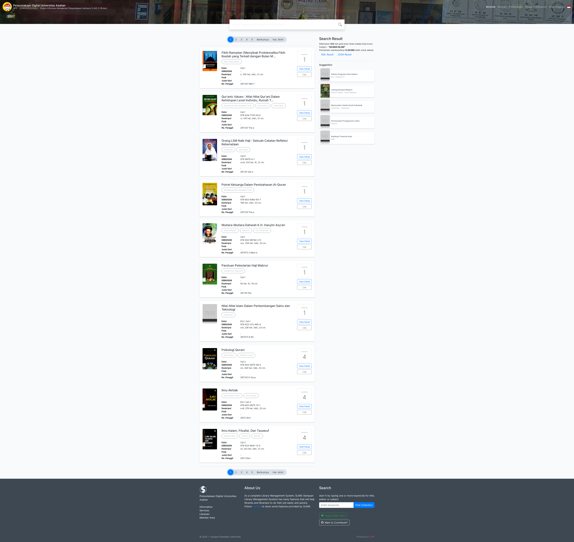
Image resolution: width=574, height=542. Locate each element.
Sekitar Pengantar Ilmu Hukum (344, 74)
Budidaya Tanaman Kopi (341, 136)
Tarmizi (245, 436)
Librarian (204, 514)
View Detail (304, 68)
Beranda (490, 6)
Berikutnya (263, 39)
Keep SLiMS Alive (335, 515)
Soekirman (228, 149)
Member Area (207, 517)
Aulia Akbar (278, 105)
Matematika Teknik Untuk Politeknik (346, 105)
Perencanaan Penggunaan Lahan (345, 121)
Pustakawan (516, 6)
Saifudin (257, 436)
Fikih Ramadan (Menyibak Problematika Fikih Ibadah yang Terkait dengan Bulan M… (253, 54)
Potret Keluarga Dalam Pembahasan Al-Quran (254, 184)
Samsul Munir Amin (232, 395)
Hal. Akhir (278, 39)
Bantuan (502, 6)
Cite (304, 74)
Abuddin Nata (229, 436)
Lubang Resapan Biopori (341, 90)
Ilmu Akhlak (230, 390)
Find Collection (364, 505)
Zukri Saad (243, 149)
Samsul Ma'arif (230, 230)
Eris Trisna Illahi (262, 230)
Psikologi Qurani (233, 350)
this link (256, 506)
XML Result (327, 54)
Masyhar (245, 230)
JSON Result (345, 54)
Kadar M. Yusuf (246, 355)
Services (204, 510)
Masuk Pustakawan (536, 6)
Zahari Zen (228, 315)
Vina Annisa (263, 105)
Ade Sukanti (229, 355)
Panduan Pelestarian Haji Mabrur (245, 265)
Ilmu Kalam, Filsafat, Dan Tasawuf (245, 430)
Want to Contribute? (336, 522)
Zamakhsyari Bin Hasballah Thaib (238, 105)
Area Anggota (557, 6)
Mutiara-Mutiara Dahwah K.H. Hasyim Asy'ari (253, 225)
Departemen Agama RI (233, 271)
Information (206, 506)
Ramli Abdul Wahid (231, 61)
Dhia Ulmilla (251, 395)
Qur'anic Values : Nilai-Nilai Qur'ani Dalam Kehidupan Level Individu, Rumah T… (251, 98)
